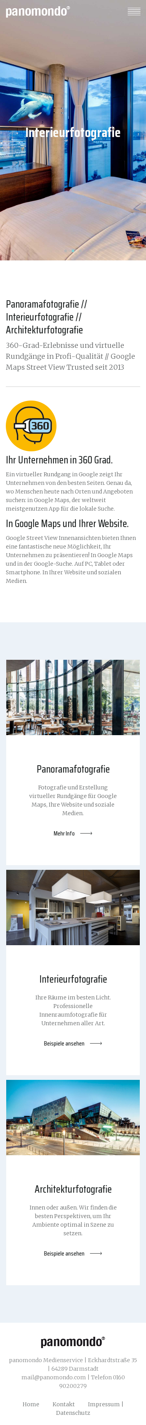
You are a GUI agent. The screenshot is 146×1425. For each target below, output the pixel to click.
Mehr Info (64, 833)
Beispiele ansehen (64, 1043)
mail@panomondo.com (53, 1377)
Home (31, 1404)
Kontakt (64, 1404)
